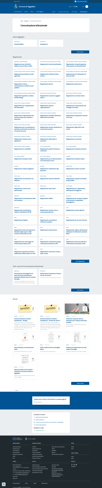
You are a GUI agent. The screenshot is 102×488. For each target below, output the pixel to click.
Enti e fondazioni (16, 450)
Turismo (53, 448)
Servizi (31, 11)
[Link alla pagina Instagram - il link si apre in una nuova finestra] (75, 6)
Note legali (54, 466)
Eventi (72, 458)
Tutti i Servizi (80, 290)
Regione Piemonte (17, 1)
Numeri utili (15, 478)
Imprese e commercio (36, 458)
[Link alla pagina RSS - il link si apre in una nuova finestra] (77, 6)
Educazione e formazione (37, 454)
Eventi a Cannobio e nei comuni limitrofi (40, 468)
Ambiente (34, 446)
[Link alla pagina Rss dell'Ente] (76, 464)
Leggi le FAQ (54, 471)
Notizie (15, 316)
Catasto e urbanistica (36, 452)
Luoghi (72, 456)
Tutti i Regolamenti (80, 261)
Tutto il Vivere (80, 52)
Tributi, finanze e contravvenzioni (58, 446)
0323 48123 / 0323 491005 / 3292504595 (21, 470)
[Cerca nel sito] (86, 6)
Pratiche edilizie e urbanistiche (58, 454)
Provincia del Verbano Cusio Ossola (39, 466)
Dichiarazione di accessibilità (57, 468)
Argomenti (26, 21)
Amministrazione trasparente (57, 470)
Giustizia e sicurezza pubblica (37, 456)
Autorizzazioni (35, 450)
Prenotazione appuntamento (57, 474)
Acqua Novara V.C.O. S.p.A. (37, 472)
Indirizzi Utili (17, 41)
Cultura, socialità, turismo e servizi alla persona (50, 61)
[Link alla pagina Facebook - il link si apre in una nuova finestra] (74, 6)
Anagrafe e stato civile (36, 448)
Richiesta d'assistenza (56, 476)
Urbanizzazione (74, 11)
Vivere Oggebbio (39, 11)
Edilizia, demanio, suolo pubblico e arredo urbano (76, 71)
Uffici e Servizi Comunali (45, 146)
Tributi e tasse (69, 166)
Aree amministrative (17, 446)
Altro (41, 207)
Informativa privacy (55, 465)
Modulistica (16, 271)
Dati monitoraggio (16, 483)
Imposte (53, 11)
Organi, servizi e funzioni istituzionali (48, 93)
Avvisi (15, 345)
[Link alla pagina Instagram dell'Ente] (74, 464)
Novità (26, 11)
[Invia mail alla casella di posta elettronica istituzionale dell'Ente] (22, 473)
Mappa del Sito (44, 483)
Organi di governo (16, 452)
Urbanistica (16, 196)
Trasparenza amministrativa (63, 11)
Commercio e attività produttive (21, 61)
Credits (34, 483)
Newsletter (73, 466)
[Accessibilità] (4, 484)
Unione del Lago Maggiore (37, 470)
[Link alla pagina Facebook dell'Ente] (72, 464)
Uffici (14, 458)
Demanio (53, 452)
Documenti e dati (16, 448)
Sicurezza (68, 156)
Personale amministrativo (18, 454)
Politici (14, 456)
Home (22, 21)
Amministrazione (18, 11)
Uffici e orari (15, 476)
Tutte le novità (80, 383)
